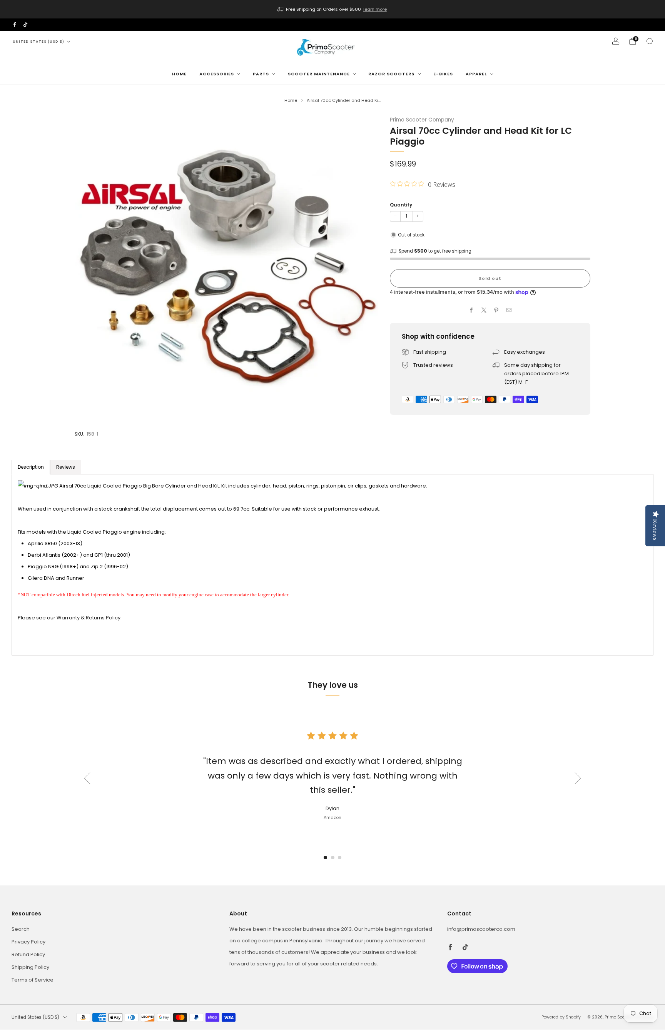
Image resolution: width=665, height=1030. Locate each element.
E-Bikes (443, 74)
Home (179, 74)
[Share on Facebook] (471, 310)
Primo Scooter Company (422, 119)
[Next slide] (578, 778)
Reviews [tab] (65, 467)
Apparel (476, 74)
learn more (375, 9)
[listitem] (332, 9)
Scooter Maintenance (319, 74)
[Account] (616, 41)
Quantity (401, 204)
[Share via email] (509, 310)
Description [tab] (31, 467)
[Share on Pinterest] (496, 310)
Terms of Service (32, 979)
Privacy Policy (28, 941)
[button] (325, 857)
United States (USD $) (38, 41)
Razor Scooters (391, 74)
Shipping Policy (30, 967)
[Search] (649, 41)
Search (21, 929)
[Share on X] (484, 310)
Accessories (216, 74)
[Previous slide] (87, 778)
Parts (261, 74)
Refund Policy (28, 954)
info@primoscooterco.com (481, 929)
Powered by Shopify (561, 1017)
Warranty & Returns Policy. (89, 617)
